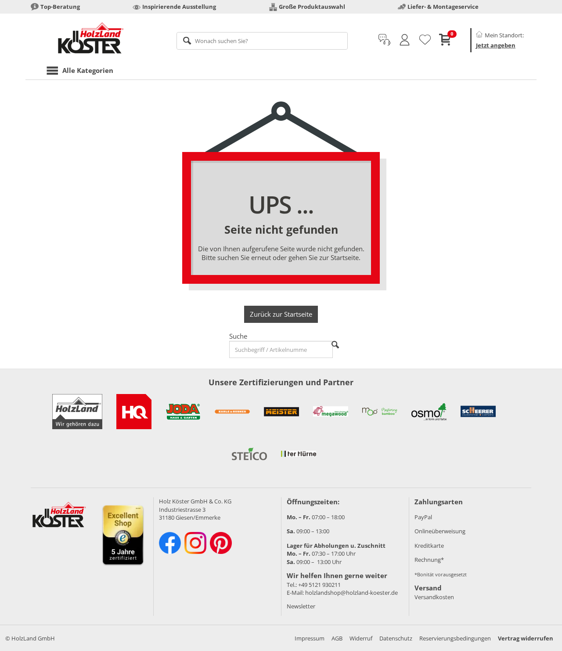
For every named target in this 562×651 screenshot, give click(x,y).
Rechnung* (429, 560)
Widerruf (360, 638)
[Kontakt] (384, 40)
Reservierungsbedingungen (455, 638)
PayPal (423, 517)
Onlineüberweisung (439, 531)
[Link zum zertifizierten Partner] (133, 411)
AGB (336, 638)
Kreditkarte (429, 546)
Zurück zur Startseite (281, 314)
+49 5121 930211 (319, 585)
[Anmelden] (404, 40)
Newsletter (301, 606)
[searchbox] (262, 41)
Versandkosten (434, 597)
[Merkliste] (425, 40)
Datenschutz (395, 638)
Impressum (309, 638)
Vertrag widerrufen (525, 638)
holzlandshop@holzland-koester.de (351, 593)
